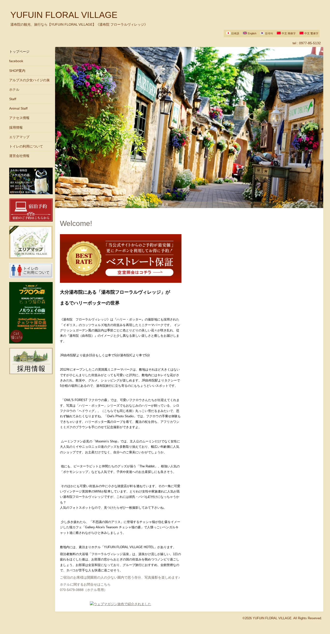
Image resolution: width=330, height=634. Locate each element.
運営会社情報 (19, 156)
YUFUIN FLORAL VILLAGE (63, 15)
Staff (12, 99)
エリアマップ (19, 137)
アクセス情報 (19, 118)
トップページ (19, 51)
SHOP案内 (17, 71)
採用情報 (16, 127)
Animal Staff (18, 108)
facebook (16, 61)
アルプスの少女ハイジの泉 (29, 80)
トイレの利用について (26, 146)
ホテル (14, 89)
